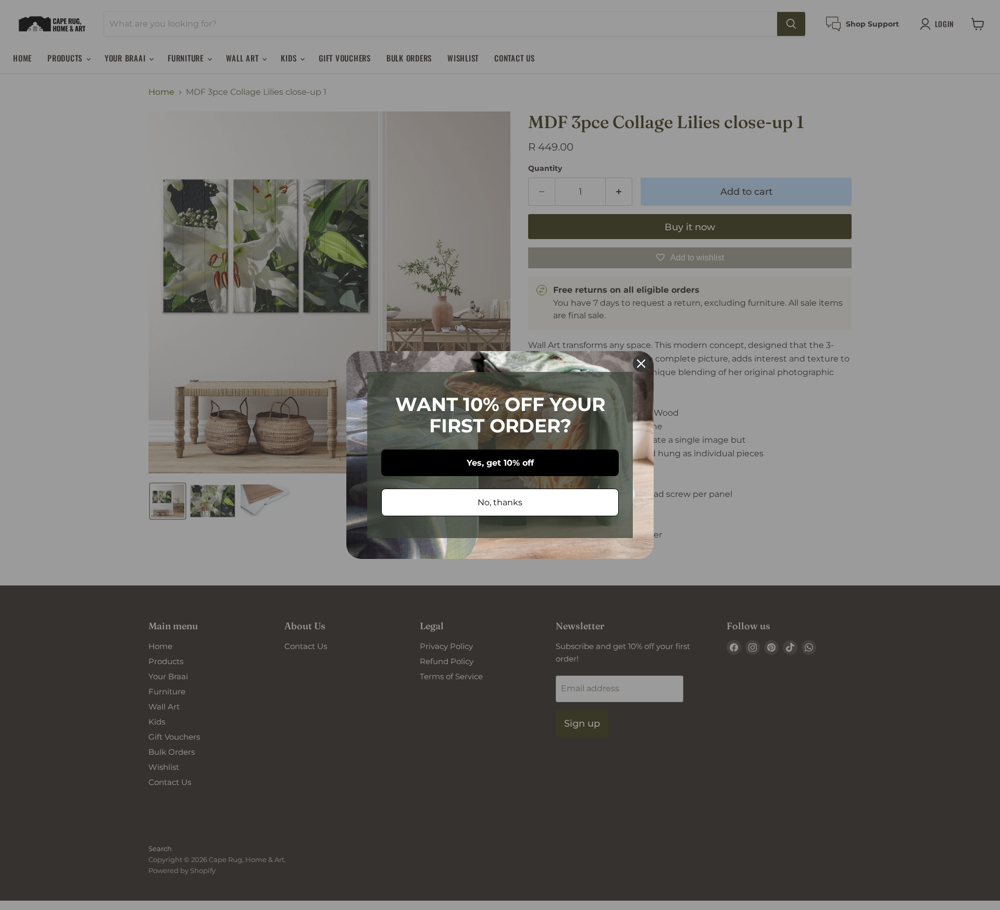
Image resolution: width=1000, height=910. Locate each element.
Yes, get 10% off (500, 463)
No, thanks (500, 502)
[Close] (641, 363)
